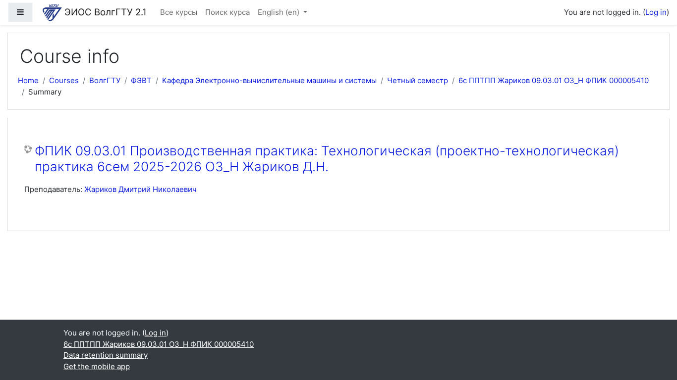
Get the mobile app (96, 366)
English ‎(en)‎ (279, 12)
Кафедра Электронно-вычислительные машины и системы (269, 80)
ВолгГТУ (104, 80)
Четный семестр (417, 80)
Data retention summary (105, 355)
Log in (656, 12)
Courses (64, 80)
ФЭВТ (141, 80)
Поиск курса (227, 12)
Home (28, 80)
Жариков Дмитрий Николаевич (140, 189)
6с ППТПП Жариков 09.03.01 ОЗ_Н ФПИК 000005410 (553, 80)
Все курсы (178, 12)
